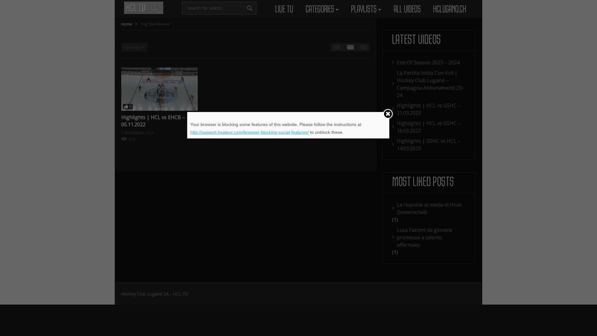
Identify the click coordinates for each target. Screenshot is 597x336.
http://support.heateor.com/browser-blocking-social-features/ (249, 132)
